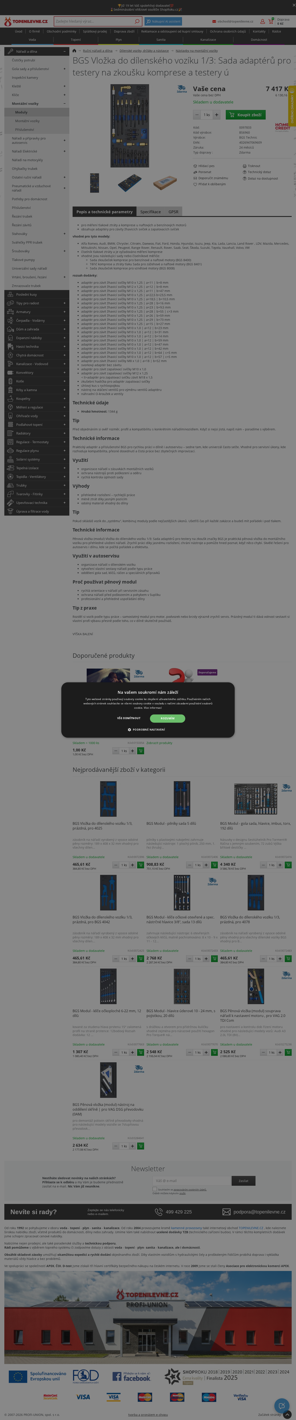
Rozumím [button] (167, 718)
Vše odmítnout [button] (128, 718)
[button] (148, 729)
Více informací (153, 708)
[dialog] (148, 710)
